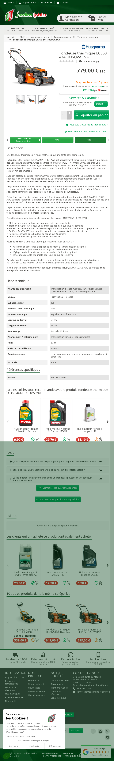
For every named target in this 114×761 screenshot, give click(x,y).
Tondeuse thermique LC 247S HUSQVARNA (58, 631)
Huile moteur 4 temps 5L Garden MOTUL (58, 430)
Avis (89, 139)
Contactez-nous (58, 697)
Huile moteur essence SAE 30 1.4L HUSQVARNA (58, 575)
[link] (93, 731)
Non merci (13, 746)
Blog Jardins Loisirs (14, 677)
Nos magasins (50, 753)
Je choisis (34, 746)
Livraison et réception (11, 688)
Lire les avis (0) (91, 61)
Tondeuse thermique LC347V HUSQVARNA (89, 631)
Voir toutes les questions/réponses (57, 488)
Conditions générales (56, 693)
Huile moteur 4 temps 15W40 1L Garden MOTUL (26, 431)
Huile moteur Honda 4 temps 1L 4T (89, 430)
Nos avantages (12, 693)
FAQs (56, 139)
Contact (64, 2)
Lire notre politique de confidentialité (20, 736)
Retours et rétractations (11, 682)
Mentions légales (59, 687)
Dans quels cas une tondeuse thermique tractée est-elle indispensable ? (47, 470)
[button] (6, 756)
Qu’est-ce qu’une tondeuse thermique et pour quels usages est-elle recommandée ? (52, 461)
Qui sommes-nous (60, 680)
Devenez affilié (12, 756)
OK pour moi (55, 746)
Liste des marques (37, 695)
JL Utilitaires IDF (51, 756)
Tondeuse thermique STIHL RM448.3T (26, 631)
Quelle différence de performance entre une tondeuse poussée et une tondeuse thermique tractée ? (50, 479)
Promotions (33, 680)
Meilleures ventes (37, 691)
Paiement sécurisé (14, 697)
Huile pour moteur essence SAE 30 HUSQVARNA (89, 575)
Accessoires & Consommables (23, 139)
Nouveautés (34, 687)
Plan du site (11, 701)
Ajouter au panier (94, 115)
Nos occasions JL (36, 684)
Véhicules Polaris (75, 756)
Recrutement (57, 684)
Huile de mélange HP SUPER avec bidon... (26, 573)
